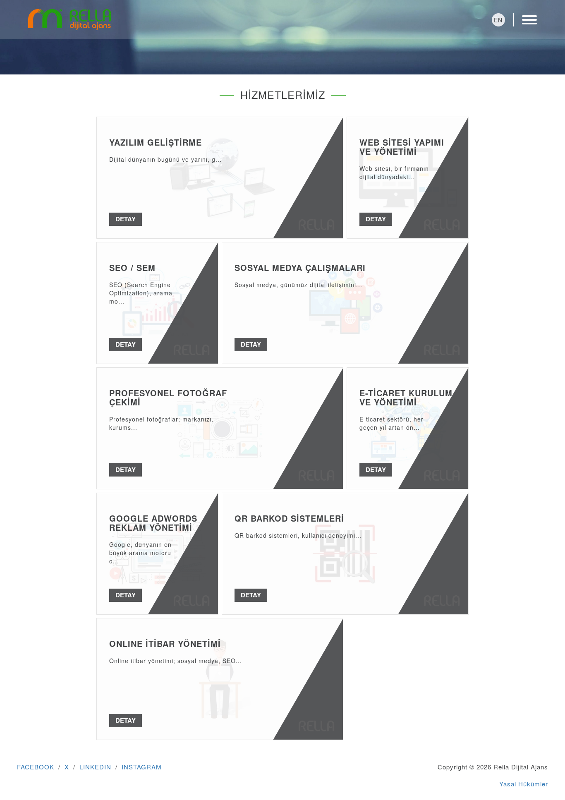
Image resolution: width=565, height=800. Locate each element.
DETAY (125, 218)
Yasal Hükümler (523, 783)
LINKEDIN (95, 766)
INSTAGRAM (142, 766)
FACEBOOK (35, 766)
